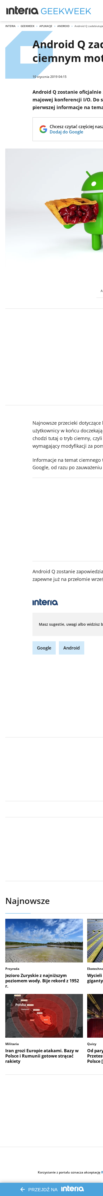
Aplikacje (45, 26)
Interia (10, 26)
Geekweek (27, 26)
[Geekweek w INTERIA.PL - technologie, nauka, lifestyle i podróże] (66, 10)
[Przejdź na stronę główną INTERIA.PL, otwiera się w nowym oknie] (22, 10)
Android (63, 26)
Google (44, 648)
